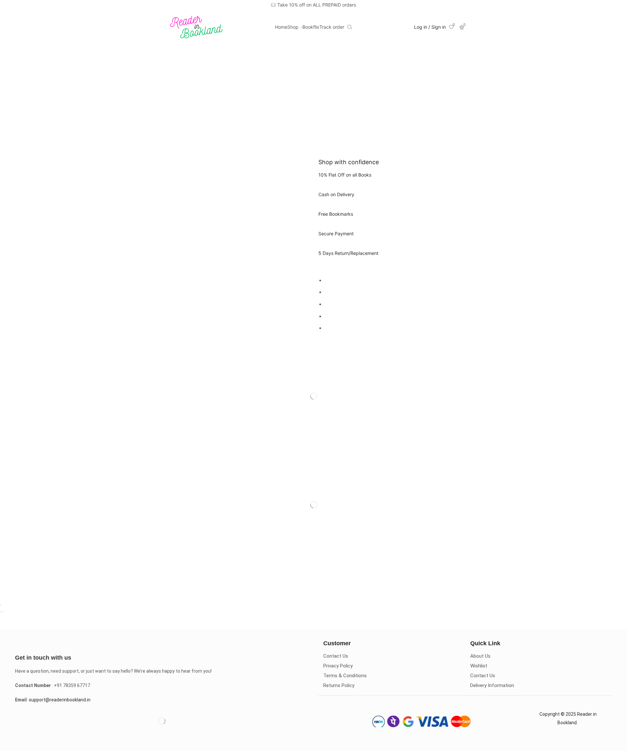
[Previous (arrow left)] (0, 611)
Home (281, 27)
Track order (331, 27)
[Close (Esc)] (0, 605)
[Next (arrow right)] (3, 611)
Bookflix (310, 27)
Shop (292, 27)
